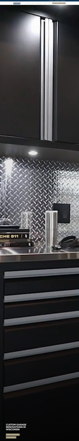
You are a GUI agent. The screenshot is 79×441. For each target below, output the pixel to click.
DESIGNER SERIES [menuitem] (39, 3)
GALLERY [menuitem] (45, 3)
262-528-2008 (57, 0)
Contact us (64, 0)
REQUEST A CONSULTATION (13, 434)
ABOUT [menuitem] (49, 3)
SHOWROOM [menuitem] (28, 3)
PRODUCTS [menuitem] (33, 3)
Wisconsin (51, 0)
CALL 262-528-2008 (11, 437)
